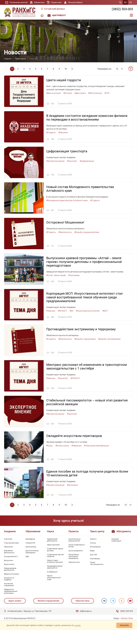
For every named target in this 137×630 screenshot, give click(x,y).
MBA (27, 557)
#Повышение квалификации (96, 446)
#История (67, 93)
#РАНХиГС (62, 311)
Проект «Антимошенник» (97, 563)
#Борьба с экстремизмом (109, 339)
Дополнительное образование (32, 551)
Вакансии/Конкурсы (11, 574)
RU (125, 2)
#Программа (73, 275)
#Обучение (63, 132)
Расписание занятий (18, 2)
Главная (7, 59)
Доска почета (9, 564)
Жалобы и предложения (48, 601)
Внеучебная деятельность (9, 551)
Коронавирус (95, 559)
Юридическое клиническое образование (73, 556)
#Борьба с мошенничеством (86, 232)
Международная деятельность (10, 569)
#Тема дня (50, 311)
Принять (124, 625)
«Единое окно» (74, 562)
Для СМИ (93, 555)
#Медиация (76, 446)
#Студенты (51, 132)
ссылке (77, 625)
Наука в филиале (53, 545)
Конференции (52, 572)
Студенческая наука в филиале (55, 549)
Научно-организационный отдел (54, 577)
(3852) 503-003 (122, 9)
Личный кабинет (75, 2)
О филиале (8, 539)
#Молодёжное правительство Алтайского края (67, 200)
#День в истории (53, 93)
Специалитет (30, 543)
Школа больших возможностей (74, 540)
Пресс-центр (20, 59)
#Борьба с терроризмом (85, 339)
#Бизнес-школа (62, 446)
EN (130, 2)
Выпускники (8, 560)
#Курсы (49, 446)
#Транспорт (72, 161)
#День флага (80, 93)
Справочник (56, 2)
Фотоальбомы (95, 547)
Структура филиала (11, 543)
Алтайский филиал (54, 9)
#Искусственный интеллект (88, 311)
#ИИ (71, 311)
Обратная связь (82, 601)
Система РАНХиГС (11, 557)
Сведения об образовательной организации (10, 591)
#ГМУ (106, 93)
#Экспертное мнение (55, 161)
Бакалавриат (30, 539)
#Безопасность (65, 232)
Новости (93, 539)
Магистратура (31, 547)
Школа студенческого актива (76, 546)
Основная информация (116, 540)
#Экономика (72, 485)
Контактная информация (9, 584)
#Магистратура (95, 93)
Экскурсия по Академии (9, 579)
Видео (92, 551)
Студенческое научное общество (55, 555)
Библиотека (39, 2)
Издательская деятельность (52, 540)
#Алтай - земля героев (56, 275)
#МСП (105, 311)
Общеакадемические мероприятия (54, 567)
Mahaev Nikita (127, 618)
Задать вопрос (14, 601)
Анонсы (93, 543)
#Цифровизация (87, 161)
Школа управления (75, 551)
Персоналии (8, 547)
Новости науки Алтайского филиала (55, 561)
